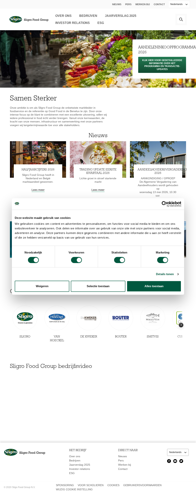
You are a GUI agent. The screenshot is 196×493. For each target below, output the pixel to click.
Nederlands (176, 4)
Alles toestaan (154, 286)
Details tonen (165, 274)
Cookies (113, 485)
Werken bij (142, 4)
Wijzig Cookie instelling (74, 489)
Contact (159, 4)
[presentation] (181, 328)
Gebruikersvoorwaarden (142, 485)
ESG (100, 22)
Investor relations (72, 22)
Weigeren (42, 286)
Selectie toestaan (98, 286)
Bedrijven (88, 15)
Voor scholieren (91, 485)
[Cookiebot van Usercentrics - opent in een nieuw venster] (164, 204)
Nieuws (116, 4)
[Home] (28, 19)
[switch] (76, 260)
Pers (128, 4)
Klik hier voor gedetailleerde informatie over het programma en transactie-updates (162, 64)
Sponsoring (65, 485)
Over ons (63, 15)
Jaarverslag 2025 (120, 15)
